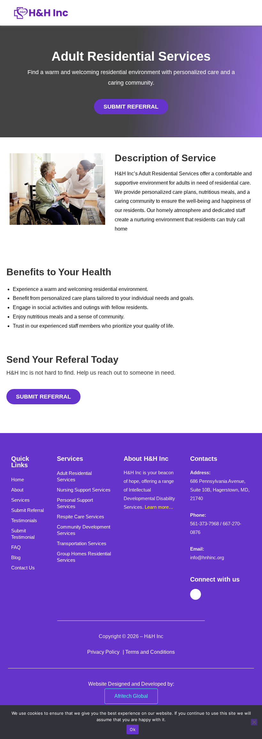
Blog (15, 557)
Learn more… (159, 507)
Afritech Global (131, 696)
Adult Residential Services (74, 476)
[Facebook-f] (195, 594)
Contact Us (23, 567)
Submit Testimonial (23, 534)
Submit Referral (27, 510)
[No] (254, 722)
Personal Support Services (75, 503)
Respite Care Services (80, 516)
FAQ (16, 547)
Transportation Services (81, 543)
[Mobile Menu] (246, 12)
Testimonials (24, 520)
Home (17, 479)
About (17, 489)
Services (20, 500)
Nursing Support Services (84, 489)
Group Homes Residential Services (84, 557)
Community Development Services (83, 530)
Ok (132, 729)
